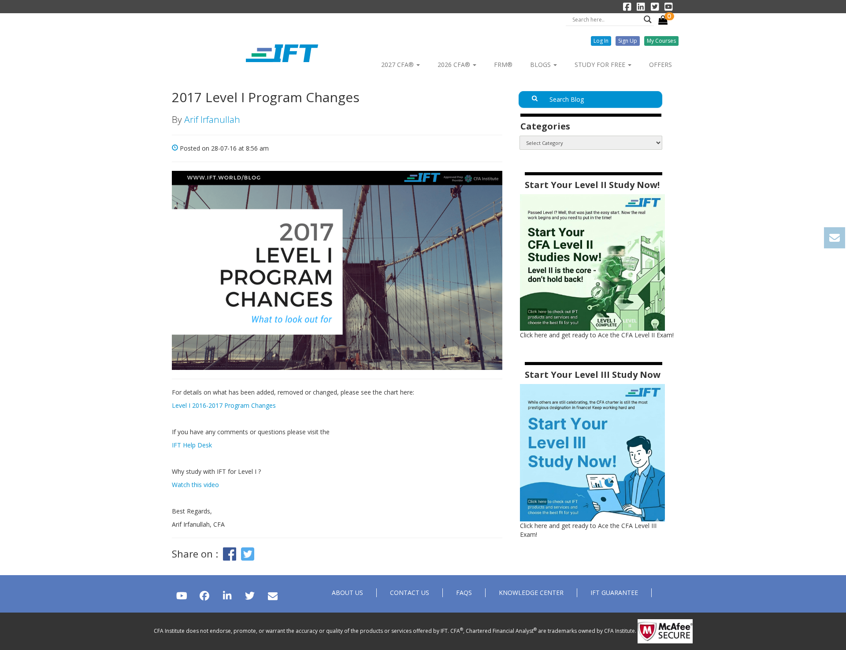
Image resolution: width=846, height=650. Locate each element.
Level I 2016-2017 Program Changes (224, 405)
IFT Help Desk (192, 445)
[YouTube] (182, 595)
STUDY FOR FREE (601, 64)
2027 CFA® (398, 64)
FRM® (503, 64)
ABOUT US (347, 592)
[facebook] (204, 595)
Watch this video (195, 484)
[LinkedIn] (227, 595)
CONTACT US (409, 592)
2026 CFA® (455, 64)
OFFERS (660, 64)
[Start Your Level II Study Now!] (592, 262)
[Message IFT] (272, 595)
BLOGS (541, 64)
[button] (601, 41)
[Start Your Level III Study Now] (592, 452)
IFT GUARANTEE (614, 592)
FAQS (464, 592)
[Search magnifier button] (648, 19)
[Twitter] (250, 595)
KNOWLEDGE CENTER (531, 592)
